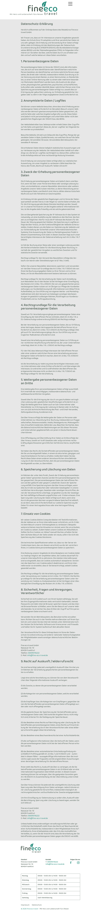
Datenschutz (37, 905)
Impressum (25, 905)
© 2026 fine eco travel (29, 908)
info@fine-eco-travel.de (37, 655)
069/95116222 (33, 653)
